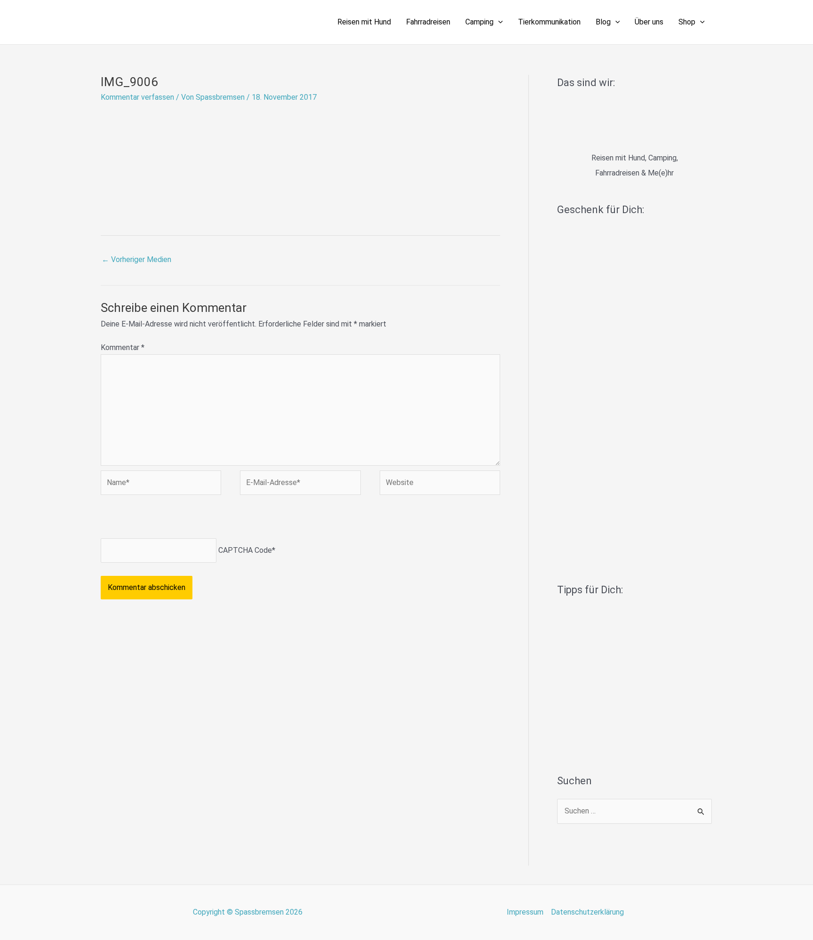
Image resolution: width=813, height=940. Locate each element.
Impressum (525, 912)
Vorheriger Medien (136, 259)
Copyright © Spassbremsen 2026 (248, 912)
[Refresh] (168, 518)
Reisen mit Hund (364, 21)
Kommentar (122, 347)
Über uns (649, 21)
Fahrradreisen (428, 21)
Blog (603, 21)
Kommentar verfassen (137, 97)
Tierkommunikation (549, 21)
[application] (498, 22)
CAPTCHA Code (245, 550)
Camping (479, 21)
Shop (686, 21)
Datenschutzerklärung (587, 912)
